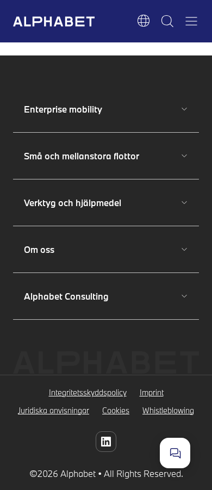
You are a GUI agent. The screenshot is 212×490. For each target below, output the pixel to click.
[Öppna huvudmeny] (191, 21)
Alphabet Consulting (66, 296)
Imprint (152, 392)
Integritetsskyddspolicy (88, 392)
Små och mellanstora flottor (81, 156)
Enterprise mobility (63, 109)
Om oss (62, 249)
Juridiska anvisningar (53, 410)
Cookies (115, 410)
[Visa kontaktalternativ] (175, 453)
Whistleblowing (168, 410)
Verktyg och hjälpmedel (72, 202)
